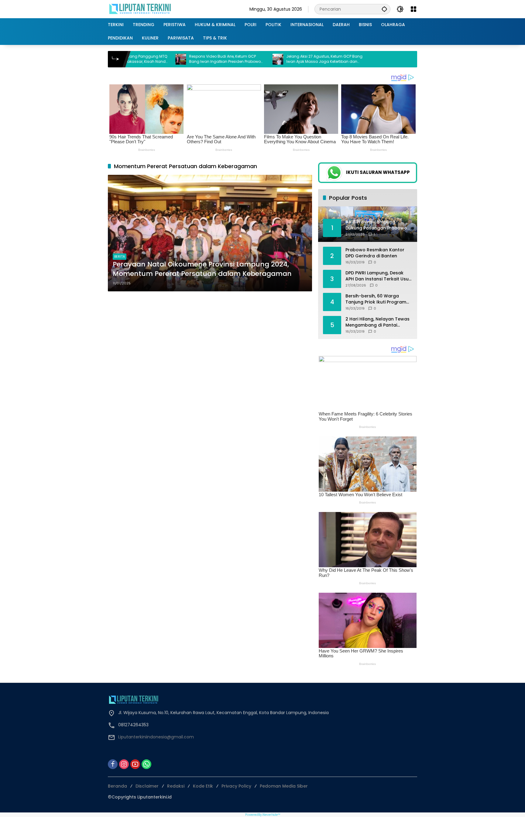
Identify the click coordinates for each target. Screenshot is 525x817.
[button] (384, 9)
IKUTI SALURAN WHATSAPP (378, 172)
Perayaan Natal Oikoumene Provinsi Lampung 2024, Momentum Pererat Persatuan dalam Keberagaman (202, 269)
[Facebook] (113, 764)
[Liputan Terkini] (140, 9)
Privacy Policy (236, 786)
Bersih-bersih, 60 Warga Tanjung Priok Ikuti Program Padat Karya (375, 299)
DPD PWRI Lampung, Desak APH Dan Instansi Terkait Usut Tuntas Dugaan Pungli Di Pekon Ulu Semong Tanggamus (377, 276)
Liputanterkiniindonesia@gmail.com (156, 737)
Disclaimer (147, 786)
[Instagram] (124, 764)
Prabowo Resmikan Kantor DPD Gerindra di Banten (374, 253)
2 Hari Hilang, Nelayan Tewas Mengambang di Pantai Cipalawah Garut (377, 322)
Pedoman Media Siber (284, 786)
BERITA (119, 256)
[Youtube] (135, 764)
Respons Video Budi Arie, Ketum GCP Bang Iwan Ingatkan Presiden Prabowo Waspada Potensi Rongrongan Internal (177, 59)
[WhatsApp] (146, 764)
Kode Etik (203, 786)
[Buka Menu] (413, 9)
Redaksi (175, 786)
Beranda (117, 786)
